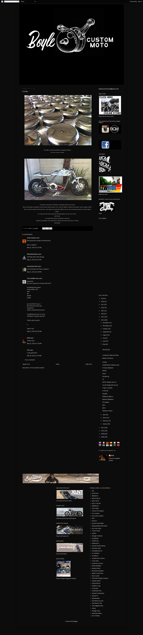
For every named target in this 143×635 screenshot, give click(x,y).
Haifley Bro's (95, 543)
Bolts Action (95, 501)
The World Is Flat (97, 603)
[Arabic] (115, 445)
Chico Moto (95, 508)
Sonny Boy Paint (32, 266)
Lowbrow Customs (97, 563)
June (104, 341)
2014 (102, 314)
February (105, 421)
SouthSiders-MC (97, 591)
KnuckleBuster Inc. (97, 551)
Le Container (95, 553)
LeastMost (95, 556)
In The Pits (105, 391)
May (104, 344)
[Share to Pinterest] (51, 228)
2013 (102, 317)
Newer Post (26, 364)
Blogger (75, 621)
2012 (102, 320)
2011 (102, 428)
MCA (103, 405)
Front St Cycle (96, 531)
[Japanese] (107, 445)
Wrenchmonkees (97, 613)
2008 (102, 437)
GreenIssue (95, 541)
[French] (104, 443)
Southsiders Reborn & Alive (110, 355)
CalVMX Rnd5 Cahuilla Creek (110, 365)
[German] (107, 443)
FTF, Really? (105, 402)
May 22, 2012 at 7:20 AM (34, 343)
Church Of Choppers (98, 511)
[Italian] (115, 443)
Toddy (94, 608)
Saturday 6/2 (106, 349)
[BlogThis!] (45, 228)
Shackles (105, 394)
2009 (102, 434)
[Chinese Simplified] (118, 445)
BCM (28, 338)
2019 (102, 298)
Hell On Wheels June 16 (109, 382)
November (106, 326)
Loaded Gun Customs (98, 558)
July (104, 338)
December (106, 323)
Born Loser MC (96, 503)
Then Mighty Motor (97, 606)
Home (57, 364)
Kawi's (104, 374)
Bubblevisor (95, 506)
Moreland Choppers (98, 571)
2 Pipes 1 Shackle (107, 388)
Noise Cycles (95, 576)
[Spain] (111, 443)
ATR (93, 491)
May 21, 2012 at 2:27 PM (34, 247)
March (105, 418)
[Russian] (100, 445)
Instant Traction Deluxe (98, 546)
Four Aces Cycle (96, 528)
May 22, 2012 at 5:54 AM (34, 331)
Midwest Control (107, 411)
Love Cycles (95, 561)
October (105, 329)
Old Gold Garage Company (100, 578)
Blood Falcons (96, 498)
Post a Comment (30, 360)
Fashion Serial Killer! (98, 523)
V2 (103, 379)
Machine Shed (96, 568)
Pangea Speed (96, 581)
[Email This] (43, 228)
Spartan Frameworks (98, 593)
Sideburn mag (96, 586)
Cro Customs (96, 513)
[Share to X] (47, 228)
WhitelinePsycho (32, 254)
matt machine (31, 238)
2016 (102, 308)
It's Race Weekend (107, 368)
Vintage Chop (96, 611)
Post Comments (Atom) (37, 368)
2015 (102, 311)
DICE (93, 518)
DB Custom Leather (97, 516)
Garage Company (97, 536)
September (106, 332)
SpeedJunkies (96, 598)
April (104, 415)
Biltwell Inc (95, 496)
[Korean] (111, 445)
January (105, 424)
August (105, 335)
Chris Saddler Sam (33, 278)
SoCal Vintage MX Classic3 (110, 385)
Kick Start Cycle (96, 548)
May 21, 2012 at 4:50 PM (34, 272)
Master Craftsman (107, 358)
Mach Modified (96, 566)
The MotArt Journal (97, 601)
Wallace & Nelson (107, 396)
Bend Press (95, 493)
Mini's (104, 408)
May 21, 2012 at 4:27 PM (34, 260)
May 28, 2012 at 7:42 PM (34, 356)
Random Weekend (107, 399)
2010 (102, 431)
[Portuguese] (104, 445)
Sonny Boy (95, 588)
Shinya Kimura (96, 583)
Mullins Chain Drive (97, 573)
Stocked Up (105, 376)
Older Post (89, 364)
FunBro (94, 533)
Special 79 (95, 596)
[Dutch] (118, 443)
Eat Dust (94, 521)
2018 (102, 301)
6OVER (104, 371)
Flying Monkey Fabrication (99, 526)
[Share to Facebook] (49, 228)
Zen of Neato (96, 616)
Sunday (104, 362)
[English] (100, 443)
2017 (102, 304)
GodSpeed (95, 538)
